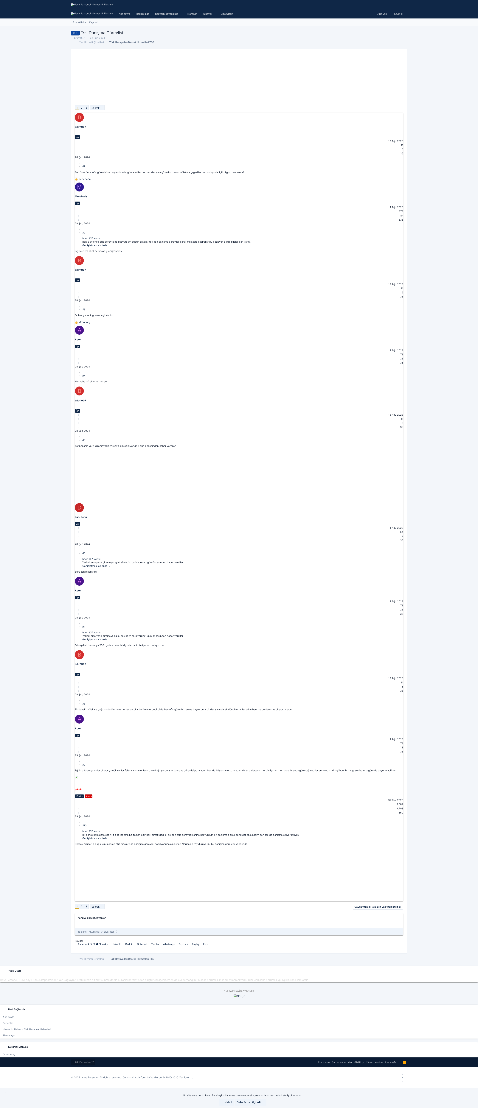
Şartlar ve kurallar (342, 1062)
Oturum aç (9, 1054)
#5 (83, 440)
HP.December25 (84, 1062)
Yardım (379, 1062)
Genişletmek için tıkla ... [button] (96, 245)
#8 (83, 703)
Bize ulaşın (9, 1035)
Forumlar (8, 1023)
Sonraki (95, 107)
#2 (83, 232)
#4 (83, 375)
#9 (83, 764)
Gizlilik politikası (363, 1062)
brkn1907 (79, 37)
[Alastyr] (239, 996)
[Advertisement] (187, 79)
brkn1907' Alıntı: (91, 238)
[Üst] (399, 1062)
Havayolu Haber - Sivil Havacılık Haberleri (27, 1029)
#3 (83, 309)
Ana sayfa (8, 1016)
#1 (83, 166)
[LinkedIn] (406, 1080)
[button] (168, 13)
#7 (83, 626)
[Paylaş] (83, 162)
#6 (83, 553)
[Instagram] (406, 1077)
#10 (84, 825)
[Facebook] (406, 1074)
